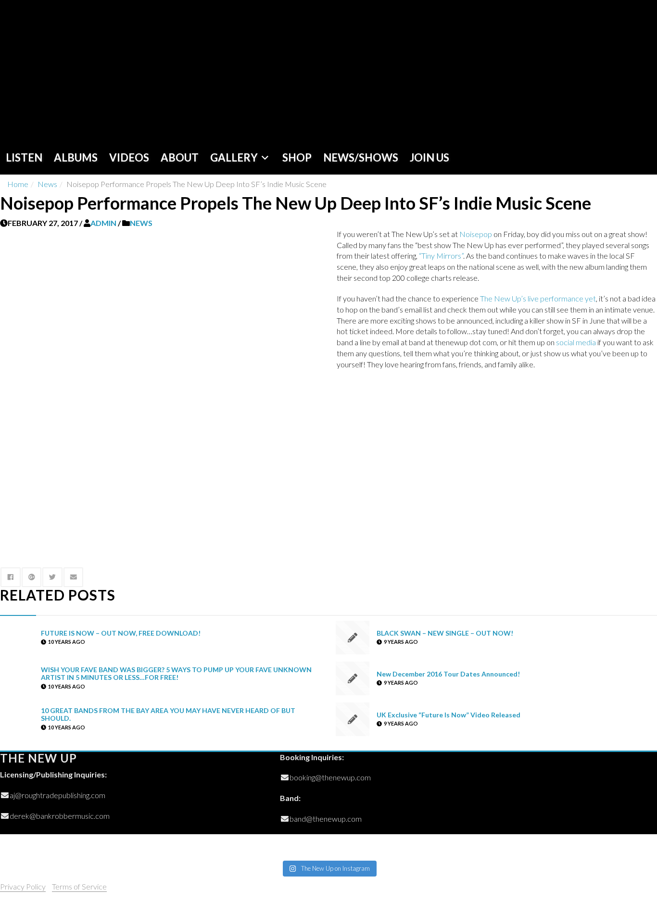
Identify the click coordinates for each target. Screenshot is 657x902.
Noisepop (475, 233)
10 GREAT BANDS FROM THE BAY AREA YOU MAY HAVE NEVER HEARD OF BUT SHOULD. (168, 714)
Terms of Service (79, 886)
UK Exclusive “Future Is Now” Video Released (448, 714)
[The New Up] (68, 70)
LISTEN (24, 157)
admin (103, 222)
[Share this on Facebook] (10, 577)
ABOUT (180, 157)
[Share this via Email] (73, 577)
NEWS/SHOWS (360, 157)
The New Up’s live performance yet (538, 298)
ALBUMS (76, 157)
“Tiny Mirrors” (441, 255)
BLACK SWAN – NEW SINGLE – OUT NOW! (445, 632)
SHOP (297, 157)
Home (17, 183)
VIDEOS (129, 157)
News (47, 183)
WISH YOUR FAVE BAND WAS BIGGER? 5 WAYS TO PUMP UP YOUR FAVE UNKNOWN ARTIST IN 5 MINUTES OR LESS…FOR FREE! (176, 673)
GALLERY (234, 157)
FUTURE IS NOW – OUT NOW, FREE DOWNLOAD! (121, 632)
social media (576, 342)
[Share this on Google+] (32, 577)
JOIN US (429, 157)
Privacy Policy (23, 886)
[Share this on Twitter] (52, 577)
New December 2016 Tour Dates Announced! (448, 673)
